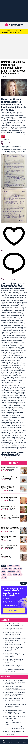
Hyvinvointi (16, 565)
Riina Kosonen (4, 470)
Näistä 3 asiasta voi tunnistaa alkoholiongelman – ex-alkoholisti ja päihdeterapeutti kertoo (15, 712)
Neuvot (20, 568)
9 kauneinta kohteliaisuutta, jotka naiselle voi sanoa (9, 555)
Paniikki (3, 571)
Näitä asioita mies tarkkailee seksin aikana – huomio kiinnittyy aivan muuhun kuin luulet (15, 694)
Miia (2, 77)
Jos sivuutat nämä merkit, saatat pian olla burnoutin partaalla (9, 477)
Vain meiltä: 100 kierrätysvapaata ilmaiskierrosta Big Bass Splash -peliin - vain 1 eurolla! (13, 31)
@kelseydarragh (6, 142)
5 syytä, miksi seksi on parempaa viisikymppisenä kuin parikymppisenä (14, 732)
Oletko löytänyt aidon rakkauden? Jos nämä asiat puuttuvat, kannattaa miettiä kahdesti (15, 682)
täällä (23, 449)
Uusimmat (6, 620)
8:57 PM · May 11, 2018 (8, 280)
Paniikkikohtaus (11, 571)
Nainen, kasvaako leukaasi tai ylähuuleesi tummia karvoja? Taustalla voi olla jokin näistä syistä (15, 688)
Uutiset (9, 574)
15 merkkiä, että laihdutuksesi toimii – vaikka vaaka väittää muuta (10, 468)
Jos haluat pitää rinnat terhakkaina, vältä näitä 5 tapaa (15, 717)
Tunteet (18, 571)
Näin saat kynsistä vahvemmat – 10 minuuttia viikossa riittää (9, 546)
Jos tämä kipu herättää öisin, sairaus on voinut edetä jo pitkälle (15, 699)
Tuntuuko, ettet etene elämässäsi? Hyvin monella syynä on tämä (9, 507)
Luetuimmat (6, 677)
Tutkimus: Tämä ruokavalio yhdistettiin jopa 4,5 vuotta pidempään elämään (7, 487)
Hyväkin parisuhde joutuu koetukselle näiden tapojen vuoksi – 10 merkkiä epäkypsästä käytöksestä (15, 705)
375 (2, 278)
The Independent (10, 458)
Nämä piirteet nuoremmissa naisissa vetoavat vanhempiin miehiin (9, 498)
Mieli (10, 568)
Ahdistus (10, 565)
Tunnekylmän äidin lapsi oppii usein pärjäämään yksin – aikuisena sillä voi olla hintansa (10, 529)
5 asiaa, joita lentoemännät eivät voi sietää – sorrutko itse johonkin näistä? (15, 722)
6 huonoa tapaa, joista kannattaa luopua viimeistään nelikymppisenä (15, 727)
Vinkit (20, 574)
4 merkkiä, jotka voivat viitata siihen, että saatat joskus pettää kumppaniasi (10, 516)
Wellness (4, 577)
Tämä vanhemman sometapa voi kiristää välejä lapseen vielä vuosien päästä (9, 538)
